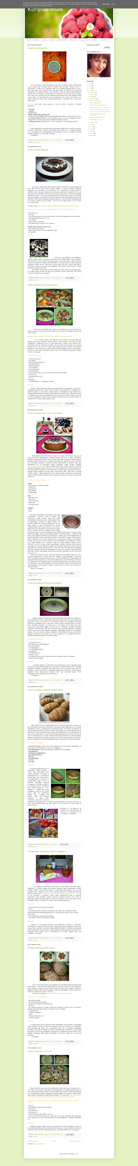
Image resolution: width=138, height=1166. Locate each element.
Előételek (36, 40)
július (91, 124)
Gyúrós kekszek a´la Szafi (39, 1051)
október (92, 96)
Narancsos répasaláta (38, 48)
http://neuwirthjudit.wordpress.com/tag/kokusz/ (59, 993)
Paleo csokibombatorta (38, 150)
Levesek (44, 40)
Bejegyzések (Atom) (39, 1144)
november (92, 94)
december (92, 92)
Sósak (81, 40)
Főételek (52, 40)
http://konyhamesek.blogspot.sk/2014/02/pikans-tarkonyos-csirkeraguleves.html (50, 336)
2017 (90, 83)
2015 (90, 88)
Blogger (76, 1154)
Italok (87, 40)
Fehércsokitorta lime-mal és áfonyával (45, 413)
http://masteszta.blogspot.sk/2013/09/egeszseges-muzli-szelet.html (60, 893)
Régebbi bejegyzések (75, 1141)
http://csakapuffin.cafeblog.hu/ (36, 466)
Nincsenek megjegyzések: (57, 139)
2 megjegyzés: (54, 844)
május (91, 129)
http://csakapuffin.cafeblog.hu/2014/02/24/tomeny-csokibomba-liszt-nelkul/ (58, 206)
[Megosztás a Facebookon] (71, 140)
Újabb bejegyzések (33, 1141)
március (92, 133)
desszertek (35, 280)
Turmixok (103, 40)
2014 (90, 90)
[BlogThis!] (68, 140)
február (92, 135)
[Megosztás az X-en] (70, 140)
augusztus (92, 122)
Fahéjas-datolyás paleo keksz (41, 948)
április (91, 131)
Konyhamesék (45, 9)
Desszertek (73, 40)
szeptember (93, 98)
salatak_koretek (36, 142)
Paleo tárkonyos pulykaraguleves (43, 285)
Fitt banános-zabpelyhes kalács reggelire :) (47, 851)
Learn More (105, 4)
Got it (113, 4)
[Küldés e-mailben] (66, 140)
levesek (34, 405)
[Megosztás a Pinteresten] (73, 140)
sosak (34, 846)
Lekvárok (94, 40)
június (91, 126)
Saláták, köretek (62, 40)
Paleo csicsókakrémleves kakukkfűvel (45, 583)
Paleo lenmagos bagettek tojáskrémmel (45, 690)
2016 (90, 86)
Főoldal (28, 40)
